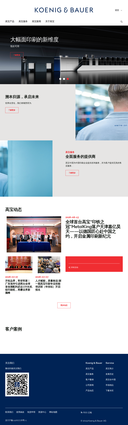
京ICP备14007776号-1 (16, 420)
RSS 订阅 (87, 413)
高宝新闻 (36, 21)
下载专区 (110, 391)
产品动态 (90, 391)
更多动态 (64, 305)
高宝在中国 (111, 380)
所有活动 (74, 267)
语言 (117, 10)
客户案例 (90, 380)
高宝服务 (23, 21)
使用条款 (20, 412)
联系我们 (9, 412)
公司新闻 (90, 385)
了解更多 (16, 52)
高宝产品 (9, 21)
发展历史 (110, 374)
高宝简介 (110, 369)
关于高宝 (49, 21)
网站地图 (53, 412)
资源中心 (42, 412)
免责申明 (31, 412)
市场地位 (110, 385)
